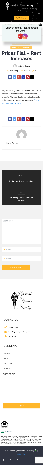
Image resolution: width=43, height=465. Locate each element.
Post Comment (16, 267)
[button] (39, 14)
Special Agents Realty (17, 451)
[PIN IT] (28, 77)
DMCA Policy (21, 454)
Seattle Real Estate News (21, 48)
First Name (6, 379)
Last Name (6, 388)
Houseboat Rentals (21, 44)
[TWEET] (14, 77)
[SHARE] (10, 77)
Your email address (9, 396)
